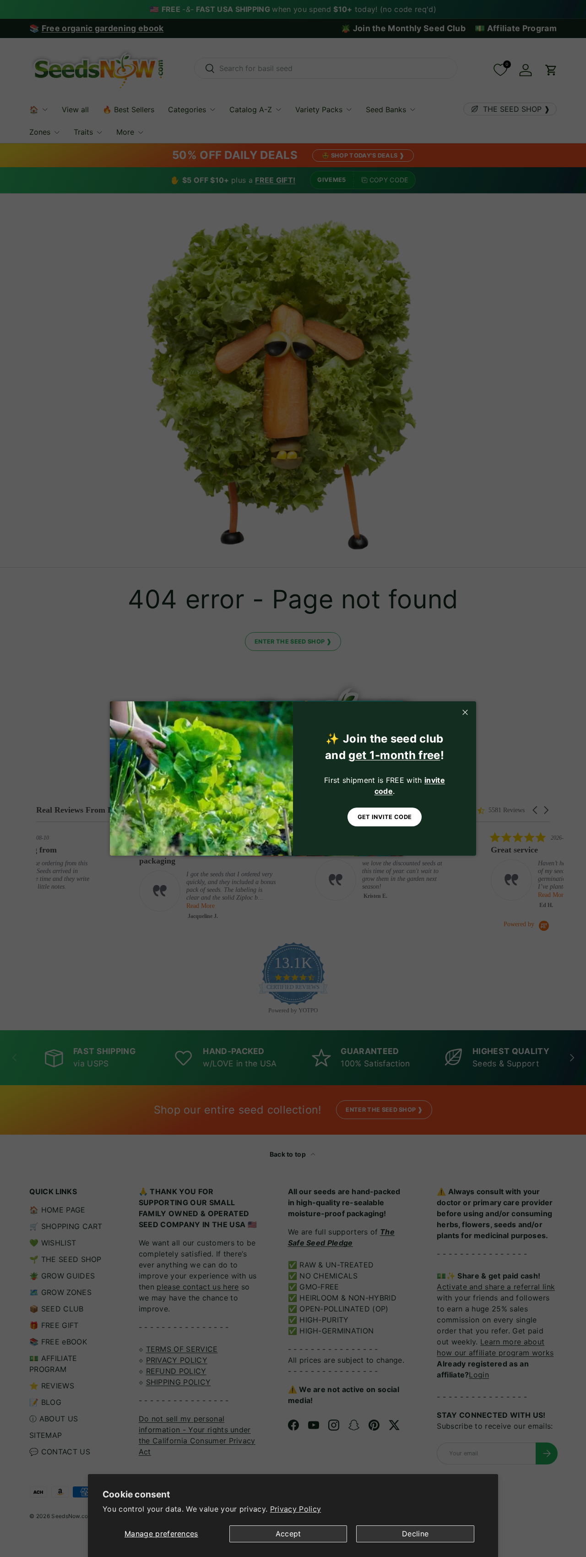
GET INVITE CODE (385, 817)
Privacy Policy (295, 1508)
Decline (415, 1533)
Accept (288, 1533)
